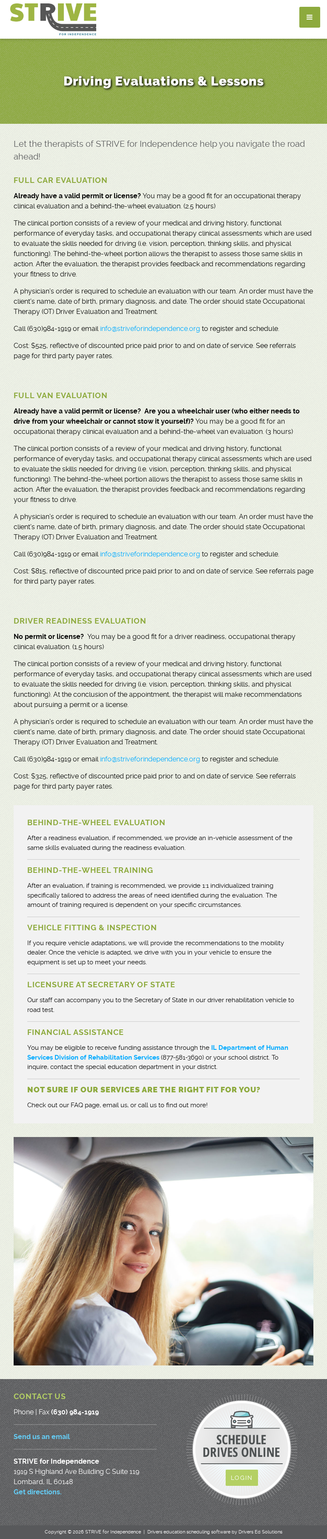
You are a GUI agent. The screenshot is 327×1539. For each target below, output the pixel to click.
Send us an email (42, 1437)
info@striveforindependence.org (150, 329)
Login (242, 1477)
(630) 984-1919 (75, 1412)
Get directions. (38, 1492)
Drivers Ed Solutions (260, 1532)
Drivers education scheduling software (188, 1532)
